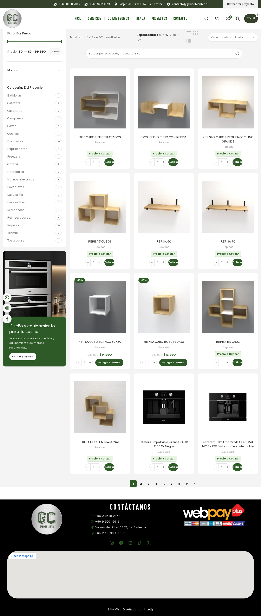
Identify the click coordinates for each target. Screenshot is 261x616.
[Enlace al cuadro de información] (66, 4)
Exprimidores (17, 149)
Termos (13, 233)
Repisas (13, 225)
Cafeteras (14, 111)
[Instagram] (112, 543)
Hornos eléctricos (20, 179)
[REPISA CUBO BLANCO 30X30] (100, 307)
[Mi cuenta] (238, 18)
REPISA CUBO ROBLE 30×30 (164, 342)
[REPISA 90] (228, 207)
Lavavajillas (16, 202)
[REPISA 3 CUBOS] (100, 207)
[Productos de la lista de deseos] (217, 18)
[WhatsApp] (7, 297)
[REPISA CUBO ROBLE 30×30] (164, 307)
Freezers (14, 156)
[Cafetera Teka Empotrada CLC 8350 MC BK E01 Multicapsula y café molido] (228, 407)
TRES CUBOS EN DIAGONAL (100, 442)
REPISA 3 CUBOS (100, 241)
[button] (109, 362)
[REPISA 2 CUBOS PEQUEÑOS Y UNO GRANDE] (228, 102)
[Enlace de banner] (34, 308)
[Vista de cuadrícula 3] (195, 33)
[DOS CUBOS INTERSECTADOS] (100, 102)
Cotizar (109, 162)
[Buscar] (206, 18)
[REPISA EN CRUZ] (228, 307)
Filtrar (55, 51)
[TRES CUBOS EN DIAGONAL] (100, 407)
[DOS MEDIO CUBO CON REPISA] (164, 102)
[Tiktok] (140, 543)
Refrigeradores (18, 217)
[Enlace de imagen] (214, 514)
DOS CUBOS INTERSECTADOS (100, 137)
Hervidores (15, 172)
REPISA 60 (163, 241)
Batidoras (14, 95)
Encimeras (15, 141)
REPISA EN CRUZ (228, 342)
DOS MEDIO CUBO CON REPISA (164, 137)
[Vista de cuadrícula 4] (189, 41)
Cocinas (13, 133)
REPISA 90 (228, 241)
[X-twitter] (149, 543)
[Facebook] (121, 543)
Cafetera (14, 103)
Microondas (16, 210)
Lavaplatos (15, 187)
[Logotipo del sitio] (12, 18)
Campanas (15, 118)
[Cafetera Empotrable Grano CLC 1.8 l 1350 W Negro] (164, 407)
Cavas (11, 126)
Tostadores (15, 240)
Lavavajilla (15, 195)
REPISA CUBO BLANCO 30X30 (99, 342)
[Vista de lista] (189, 33)
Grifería (13, 164)
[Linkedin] (130, 543)
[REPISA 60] (164, 207)
